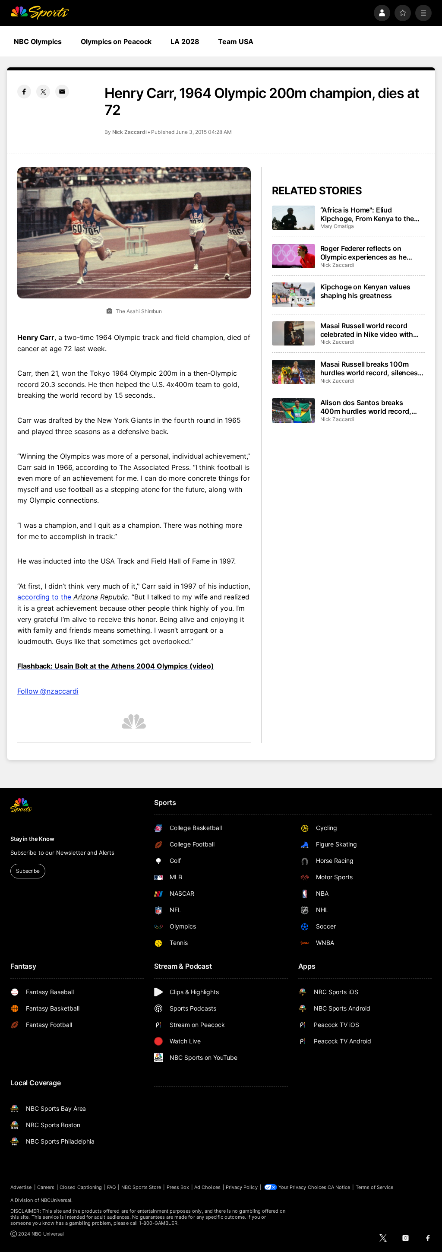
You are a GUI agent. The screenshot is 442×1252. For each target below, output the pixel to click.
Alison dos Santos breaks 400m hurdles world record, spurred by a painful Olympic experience (366, 406)
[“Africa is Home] (293, 218)
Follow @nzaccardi (48, 691)
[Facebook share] (24, 91)
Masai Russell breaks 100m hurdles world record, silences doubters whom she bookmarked (369, 368)
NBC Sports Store (141, 1187)
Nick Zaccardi (129, 132)
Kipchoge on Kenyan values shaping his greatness (365, 291)
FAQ (111, 1187)
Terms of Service (375, 1187)
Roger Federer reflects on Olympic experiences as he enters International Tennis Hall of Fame (370, 252)
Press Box (178, 1187)
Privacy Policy (242, 1187)
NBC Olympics (38, 41)
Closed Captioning (81, 1187)
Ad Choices (207, 1187)
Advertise (21, 1187)
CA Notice (339, 1187)
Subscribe (28, 871)
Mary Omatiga (337, 226)
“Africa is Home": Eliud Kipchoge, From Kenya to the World (367, 214)
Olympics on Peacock (116, 41)
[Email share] (62, 91)
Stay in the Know (32, 838)
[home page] (39, 13)
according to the (72, 597)
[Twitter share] (43, 91)
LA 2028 (184, 41)
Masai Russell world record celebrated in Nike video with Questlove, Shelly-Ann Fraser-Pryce (369, 330)
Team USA (235, 41)
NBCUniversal (56, 1200)
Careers (45, 1187)
